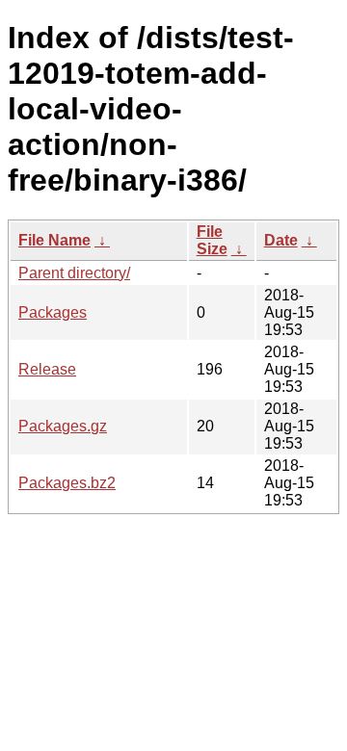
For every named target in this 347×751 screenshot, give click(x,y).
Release (47, 369)
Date (281, 240)
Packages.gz (62, 426)
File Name (54, 240)
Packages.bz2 (67, 483)
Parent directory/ (74, 273)
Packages (52, 312)
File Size (212, 240)
